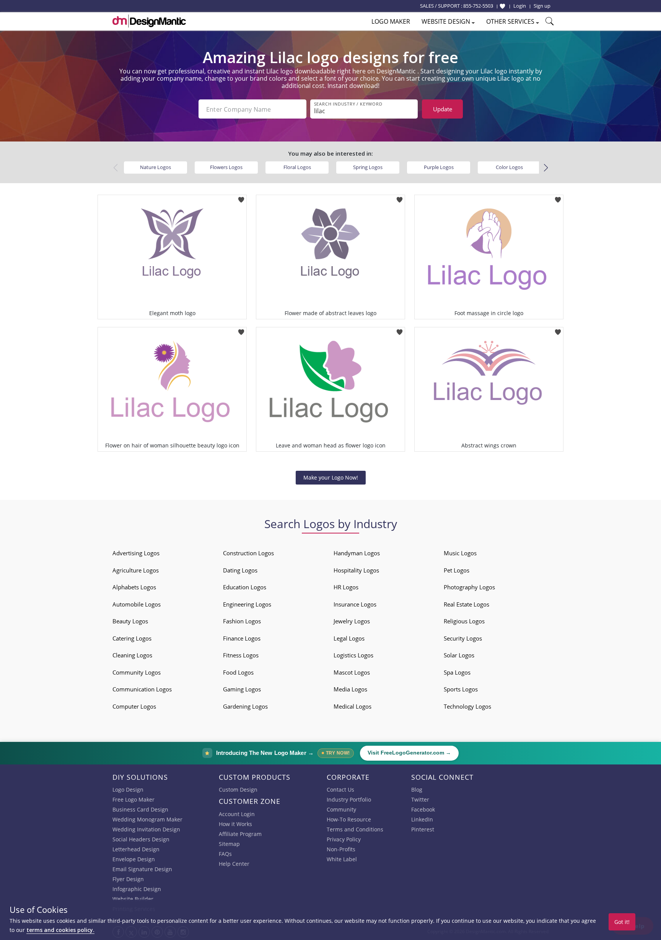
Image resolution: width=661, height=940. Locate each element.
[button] (545, 168)
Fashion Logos (242, 621)
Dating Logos (240, 570)
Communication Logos (142, 689)
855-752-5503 (478, 5)
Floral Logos (297, 167)
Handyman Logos (357, 553)
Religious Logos (464, 621)
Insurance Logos (355, 604)
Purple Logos (439, 167)
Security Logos (463, 638)
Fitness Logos (241, 655)
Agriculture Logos (135, 570)
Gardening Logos (245, 706)
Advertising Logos (136, 553)
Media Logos (350, 689)
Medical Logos (352, 706)
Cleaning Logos (132, 655)
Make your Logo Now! (330, 477)
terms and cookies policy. (60, 929)
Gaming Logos (242, 689)
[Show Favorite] (502, 6)
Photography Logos (469, 587)
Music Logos (460, 553)
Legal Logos (349, 638)
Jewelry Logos (352, 621)
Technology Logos (467, 706)
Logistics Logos (353, 655)
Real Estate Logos (466, 604)
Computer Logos (134, 706)
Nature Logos (155, 167)
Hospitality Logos (356, 570)
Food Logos (238, 672)
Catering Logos (131, 638)
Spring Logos (368, 167)
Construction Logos (248, 553)
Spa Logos (457, 672)
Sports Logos (461, 689)
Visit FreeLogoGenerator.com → (409, 753)
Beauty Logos (130, 621)
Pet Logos (456, 570)
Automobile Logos (136, 604)
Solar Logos (459, 655)
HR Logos (346, 587)
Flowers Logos (226, 167)
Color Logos (509, 167)
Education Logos (244, 587)
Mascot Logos (352, 672)
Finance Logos (241, 638)
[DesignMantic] (149, 21)
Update (442, 109)
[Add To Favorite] (241, 197)
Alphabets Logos (134, 587)
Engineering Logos (247, 604)
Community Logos (136, 672)
